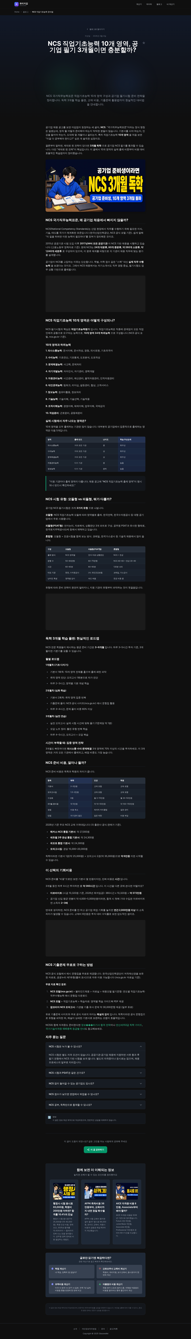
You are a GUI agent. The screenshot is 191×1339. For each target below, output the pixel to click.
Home (16, 12)
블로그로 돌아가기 (97, 29)
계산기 (139, 4)
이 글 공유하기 (97, 1149)
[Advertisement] (95, 74)
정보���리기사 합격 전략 (96, 1025)
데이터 (149, 4)
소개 (75, 1329)
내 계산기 (170, 4)
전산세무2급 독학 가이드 (129, 1025)
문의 (103, 1329)
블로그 (159, 4)
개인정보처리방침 (89, 1329)
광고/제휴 (114, 1329)
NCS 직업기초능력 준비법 (42, 12)
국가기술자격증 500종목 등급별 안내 (65, 1028)
